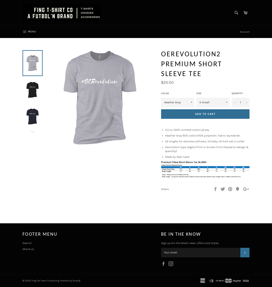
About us (28, 249)
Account (244, 31)
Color (165, 93)
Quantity (237, 93)
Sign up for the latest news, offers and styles (190, 243)
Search (27, 243)
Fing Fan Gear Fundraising (45, 280)
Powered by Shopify (70, 280)
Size (199, 93)
